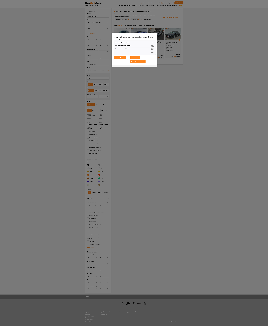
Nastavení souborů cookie (120, 57)
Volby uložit (135, 57)
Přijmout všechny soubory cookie (138, 61)
